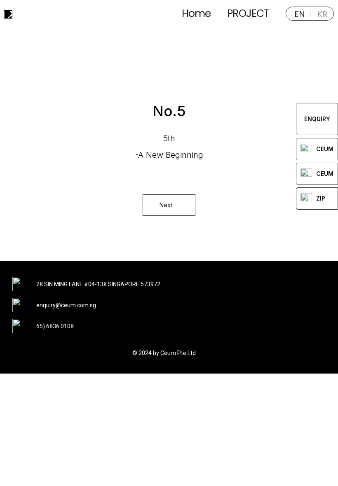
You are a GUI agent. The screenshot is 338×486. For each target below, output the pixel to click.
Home (196, 13)
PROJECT (248, 13)
